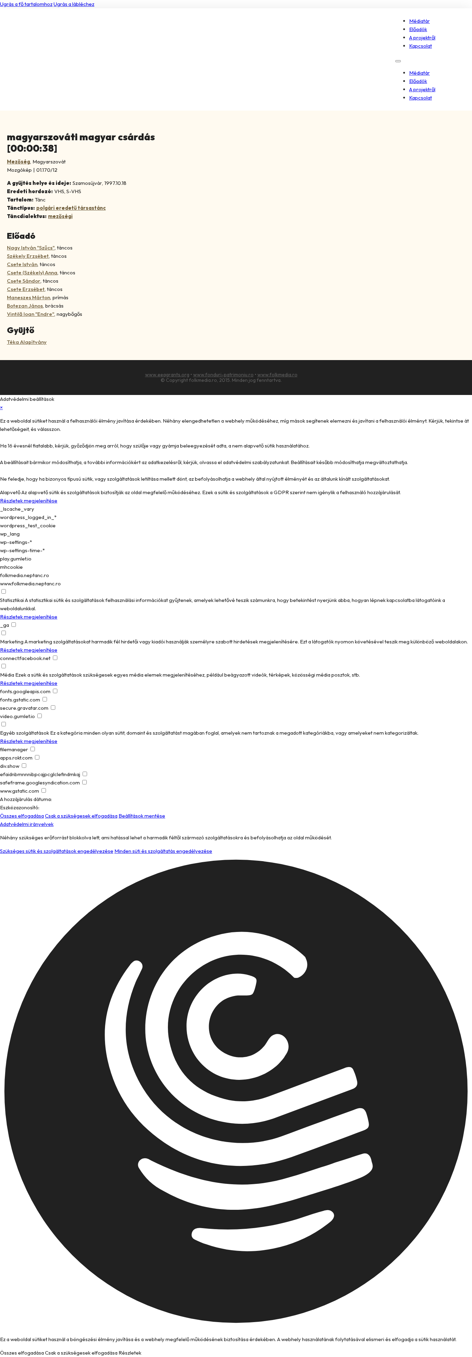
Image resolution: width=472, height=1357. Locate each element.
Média (7, 674)
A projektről (422, 37)
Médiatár (419, 21)
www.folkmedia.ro (277, 374)
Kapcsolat (420, 46)
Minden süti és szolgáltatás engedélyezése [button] (163, 851)
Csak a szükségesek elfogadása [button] (81, 815)
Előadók (418, 29)
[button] (236, 1092)
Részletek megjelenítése (28, 500)
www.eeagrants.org (167, 374)
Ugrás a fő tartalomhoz (26, 4)
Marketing (11, 641)
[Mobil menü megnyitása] (398, 61)
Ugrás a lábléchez (74, 4)
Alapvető (10, 492)
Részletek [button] (130, 1352)
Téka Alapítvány (27, 342)
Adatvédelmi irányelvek (27, 824)
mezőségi (60, 216)
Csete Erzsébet (26, 289)
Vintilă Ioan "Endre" (30, 314)
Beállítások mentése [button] (142, 815)
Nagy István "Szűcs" (31, 247)
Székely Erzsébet (28, 256)
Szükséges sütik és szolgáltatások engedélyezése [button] (56, 851)
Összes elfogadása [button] (22, 815)
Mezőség (18, 161)
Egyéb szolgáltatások (24, 732)
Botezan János (25, 305)
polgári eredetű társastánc (71, 208)
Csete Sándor (23, 280)
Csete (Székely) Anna (32, 272)
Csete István (22, 264)
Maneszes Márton (28, 297)
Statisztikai (12, 600)
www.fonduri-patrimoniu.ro (223, 374)
